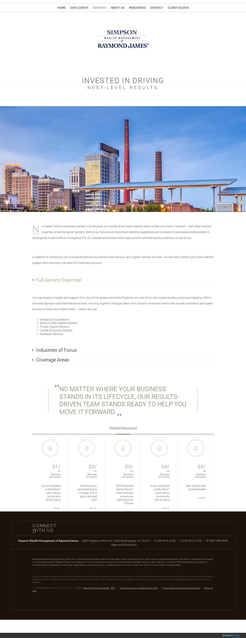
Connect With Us (43, 528)
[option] (50, 473)
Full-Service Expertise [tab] (58, 280)
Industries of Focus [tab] (56, 350)
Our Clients (79, 7)
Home (61, 7)
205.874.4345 (166, 540)
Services (99, 7)
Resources (137, 7)
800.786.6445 (218, 540)
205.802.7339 (191, 540)
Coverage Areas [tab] (52, 360)
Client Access (178, 7)
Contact (156, 7)
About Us (117, 7)
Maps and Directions (124, 544)
